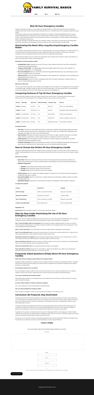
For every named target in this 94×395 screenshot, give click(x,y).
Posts (46, 14)
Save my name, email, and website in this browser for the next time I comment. (47, 370)
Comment (47, 331)
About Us (57, 14)
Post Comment (16, 374)
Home (35, 14)
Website (47, 363)
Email (47, 357)
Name (47, 352)
